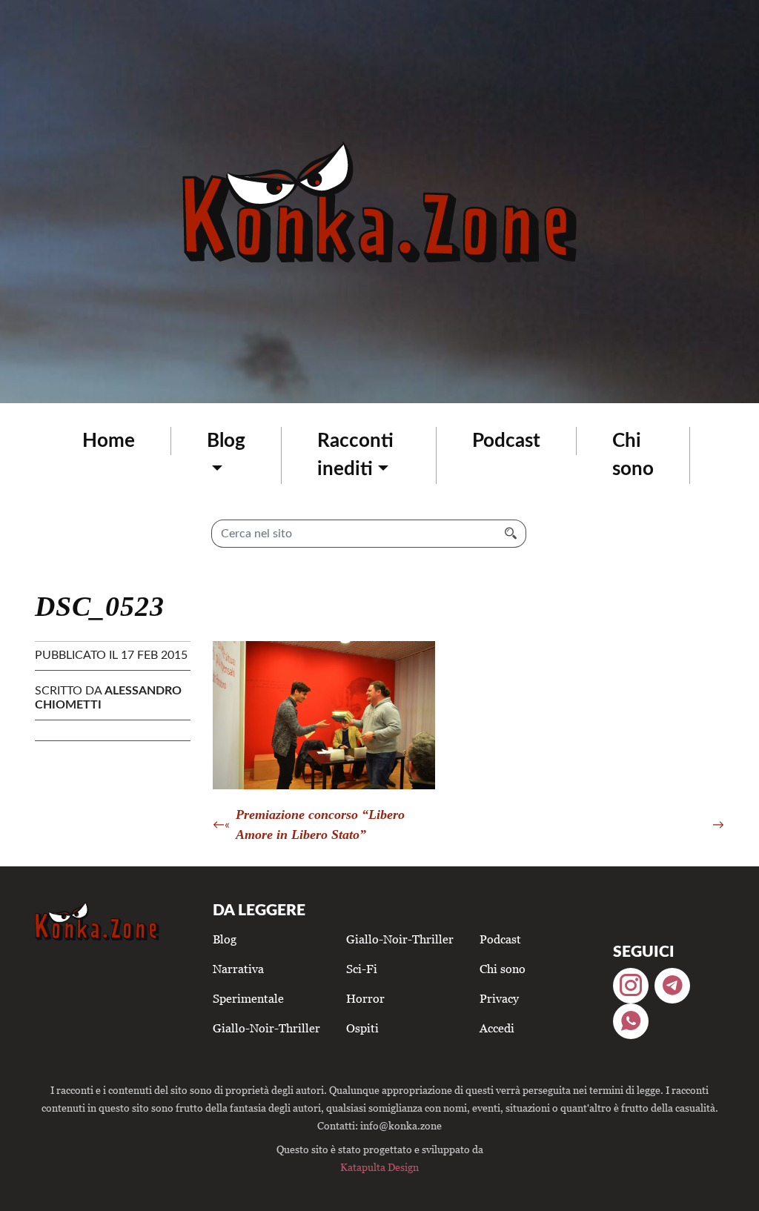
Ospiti (362, 1028)
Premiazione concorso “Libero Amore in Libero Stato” (320, 824)
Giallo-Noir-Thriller (266, 1028)
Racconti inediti (355, 455)
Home (108, 441)
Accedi (497, 1028)
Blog (226, 441)
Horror (365, 998)
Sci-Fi (361, 968)
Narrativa (238, 968)
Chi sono (633, 455)
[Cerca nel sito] (511, 534)
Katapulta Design (379, 1167)
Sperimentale (248, 998)
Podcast (506, 441)
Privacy (499, 998)
